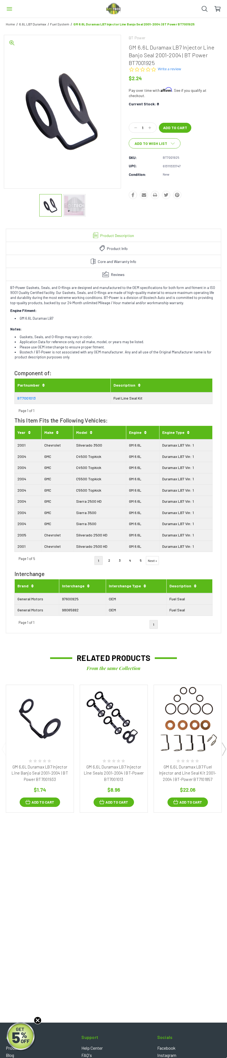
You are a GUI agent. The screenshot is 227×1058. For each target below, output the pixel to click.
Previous (3, 749)
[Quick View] (34, 739)
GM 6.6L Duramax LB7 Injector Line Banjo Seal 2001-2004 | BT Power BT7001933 (40, 773)
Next (223, 749)
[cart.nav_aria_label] (220, 9)
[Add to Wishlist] (45, 739)
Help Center (92, 1048)
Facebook (166, 1048)
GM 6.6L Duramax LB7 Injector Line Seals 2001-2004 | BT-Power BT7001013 (114, 773)
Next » (152, 560)
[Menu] (9, 9)
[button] (21, 1036)
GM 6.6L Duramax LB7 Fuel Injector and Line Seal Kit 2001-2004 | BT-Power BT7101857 (187, 773)
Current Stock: (144, 103)
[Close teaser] (38, 1020)
